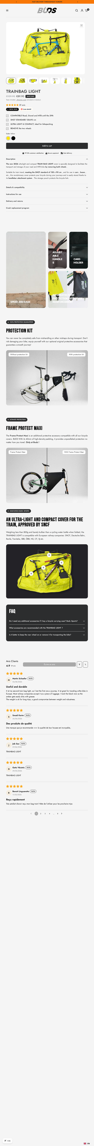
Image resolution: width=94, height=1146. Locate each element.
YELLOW (8, 138)
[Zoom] (81, 25)
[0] (86, 10)
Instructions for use (13, 194)
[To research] (76, 10)
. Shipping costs (21, 100)
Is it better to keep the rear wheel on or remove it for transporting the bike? (40, 634)
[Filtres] (79, 664)
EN (88, 1143)
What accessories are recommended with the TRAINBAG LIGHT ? (36, 628)
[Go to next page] (62, 813)
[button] (12, 105)
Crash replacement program (17, 208)
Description (10, 159)
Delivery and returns (14, 201)
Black (13, 138)
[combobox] (87, 1143)
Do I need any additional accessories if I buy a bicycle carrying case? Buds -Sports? (43, 621)
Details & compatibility (15, 187)
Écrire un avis (49, 664)
